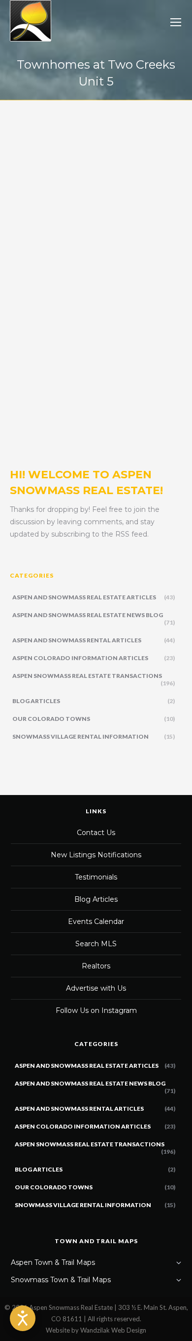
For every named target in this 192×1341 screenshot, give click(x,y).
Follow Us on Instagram (96, 1010)
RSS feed (131, 534)
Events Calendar (96, 921)
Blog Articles (96, 899)
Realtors (96, 966)
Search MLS (96, 943)
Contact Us (96, 832)
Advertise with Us (96, 988)
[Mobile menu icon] (175, 22)
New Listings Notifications (96, 854)
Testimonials (96, 877)
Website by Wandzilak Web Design (96, 1330)
